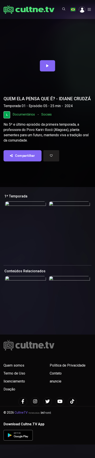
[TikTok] (72, 401)
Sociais (46, 114)
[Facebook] (22, 401)
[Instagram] (35, 401)
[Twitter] (47, 401)
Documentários (24, 114)
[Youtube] (59, 401)
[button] (64, 9)
